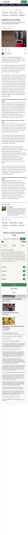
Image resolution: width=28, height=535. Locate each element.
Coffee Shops (12, 4)
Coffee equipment (5, 15)
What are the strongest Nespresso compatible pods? (13, 372)
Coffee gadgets (22, 15)
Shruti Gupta (10, 206)
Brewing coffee (5, 12)
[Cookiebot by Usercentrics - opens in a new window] (21, 242)
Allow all (14, 284)
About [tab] (23, 245)
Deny (14, 292)
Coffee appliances (13, 15)
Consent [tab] (5, 245)
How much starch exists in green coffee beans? (12, 336)
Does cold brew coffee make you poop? (10, 396)
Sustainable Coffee (20, 4)
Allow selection (14, 288)
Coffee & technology (13, 12)
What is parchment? (6, 338)
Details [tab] (14, 245)
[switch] (25, 271)
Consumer (21, 12)
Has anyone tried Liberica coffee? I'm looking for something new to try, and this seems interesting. (12, 388)
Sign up (24, 1)
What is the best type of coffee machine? (11, 349)
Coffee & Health (4, 4)
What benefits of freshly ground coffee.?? (11, 341)
